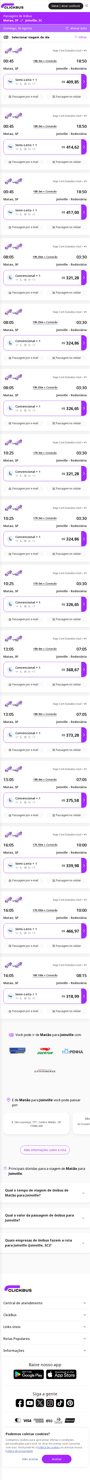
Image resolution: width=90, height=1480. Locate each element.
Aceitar (57, 1459)
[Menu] (87, 6)
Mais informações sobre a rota (45, 1150)
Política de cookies (48, 1447)
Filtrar (83, 37)
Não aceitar (30, 1459)
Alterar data (78, 28)
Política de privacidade (19, 1451)
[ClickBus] (12, 6)
